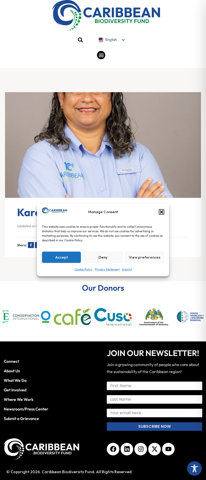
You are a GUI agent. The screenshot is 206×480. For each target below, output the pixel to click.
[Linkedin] (127, 449)
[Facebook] (113, 449)
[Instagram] (140, 449)
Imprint (127, 269)
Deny (103, 257)
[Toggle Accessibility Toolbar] (194, 468)
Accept (61, 257)
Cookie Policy (83, 269)
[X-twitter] (154, 449)
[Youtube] (168, 449)
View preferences (144, 257)
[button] (161, 212)
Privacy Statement (107, 269)
